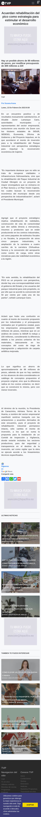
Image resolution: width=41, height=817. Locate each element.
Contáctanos (26, 778)
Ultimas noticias (7, 784)
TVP (3, 779)
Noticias (24, 786)
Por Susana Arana (8, 103)
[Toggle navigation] (33, 3)
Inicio (23, 776)
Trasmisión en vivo (28, 791)
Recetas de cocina (8, 787)
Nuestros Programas (29, 789)
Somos (23, 781)
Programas (5, 790)
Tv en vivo (5, 782)
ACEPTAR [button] (30, 805)
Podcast (4, 792)
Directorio (25, 784)
